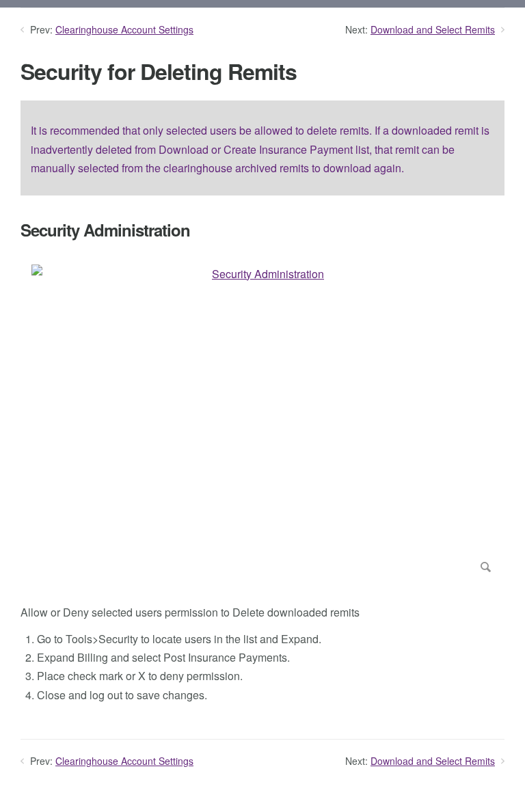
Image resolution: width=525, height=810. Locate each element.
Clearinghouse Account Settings (124, 29)
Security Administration (105, 230)
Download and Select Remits (433, 29)
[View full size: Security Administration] (262, 421)
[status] (262, 147)
